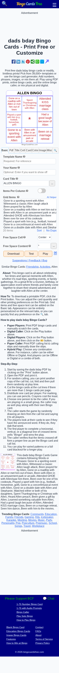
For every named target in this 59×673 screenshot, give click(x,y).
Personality (7, 523)
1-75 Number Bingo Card (30, 604)
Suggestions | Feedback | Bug (29, 260)
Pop (18, 523)
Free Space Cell (13, 237)
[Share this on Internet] (47, 62)
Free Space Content (15, 246)
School (53, 523)
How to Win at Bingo (16, 643)
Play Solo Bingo (25, 616)
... (52, 183)
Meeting (22, 520)
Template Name (12, 156)
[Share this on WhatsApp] (37, 62)
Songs (18, 526)
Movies (32, 520)
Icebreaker (47, 517)
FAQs (38, 631)
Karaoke (11, 520)
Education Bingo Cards (18, 631)
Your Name (10, 167)
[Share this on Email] (42, 62)
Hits (37, 517)
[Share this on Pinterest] (28, 62)
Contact (39, 627)
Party (49, 520)
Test (31, 253)
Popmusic (41, 523)
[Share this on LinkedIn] (18, 62)
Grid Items (9, 197)
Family (9, 517)
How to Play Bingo (26, 620)
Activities (45, 266)
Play (45, 253)
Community (37, 514)
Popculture (28, 523)
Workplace (38, 526)
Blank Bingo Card (15, 627)
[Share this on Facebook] (14, 62)
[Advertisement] (29, 22)
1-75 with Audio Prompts (29, 608)
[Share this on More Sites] (33, 62)
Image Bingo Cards (16, 635)
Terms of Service (44, 639)
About (38, 635)
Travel (27, 526)
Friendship (32, 266)
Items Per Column (14, 191)
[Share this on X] (23, 62)
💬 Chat (48, 598)
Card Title (9, 178)
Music (41, 520)
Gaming (29, 517)
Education (51, 514)
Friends (18, 517)
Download (14, 253)
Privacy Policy (42, 643)
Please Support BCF (19, 598)
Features (11, 639)
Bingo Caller (23, 612)
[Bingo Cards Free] (29, 5)
